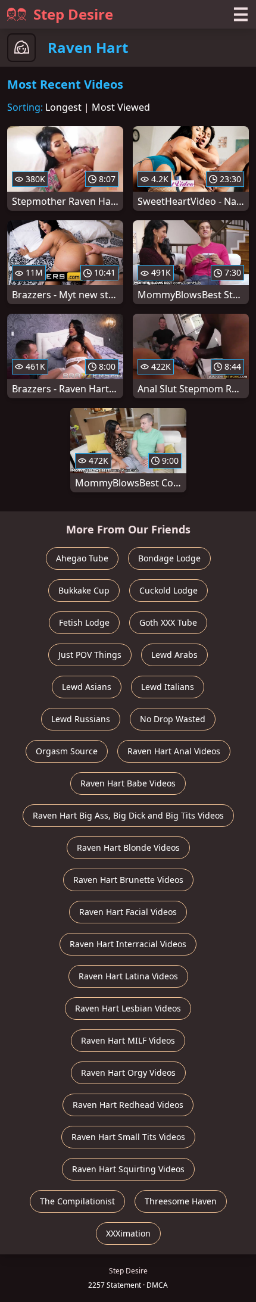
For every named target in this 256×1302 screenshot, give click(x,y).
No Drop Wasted (172, 719)
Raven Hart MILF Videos (128, 1040)
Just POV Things (89, 654)
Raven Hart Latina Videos (128, 976)
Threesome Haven (181, 1201)
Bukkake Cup (84, 590)
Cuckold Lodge (168, 590)
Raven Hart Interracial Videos (128, 944)
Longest (63, 107)
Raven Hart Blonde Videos (128, 847)
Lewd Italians (167, 686)
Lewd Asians (86, 686)
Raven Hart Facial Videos (128, 911)
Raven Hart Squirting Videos (128, 1169)
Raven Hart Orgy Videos (128, 1072)
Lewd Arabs (174, 654)
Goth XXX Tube (168, 622)
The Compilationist (77, 1201)
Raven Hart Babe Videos (128, 783)
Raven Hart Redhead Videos (128, 1104)
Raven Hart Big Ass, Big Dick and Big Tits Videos (128, 815)
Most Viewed (121, 107)
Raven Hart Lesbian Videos (128, 1008)
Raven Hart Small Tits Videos (128, 1136)
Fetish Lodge (84, 622)
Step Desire (73, 14)
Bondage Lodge (169, 558)
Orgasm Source (67, 751)
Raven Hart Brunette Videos (128, 879)
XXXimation (128, 1233)
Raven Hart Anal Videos (173, 751)
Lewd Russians (80, 719)
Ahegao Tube (82, 558)
